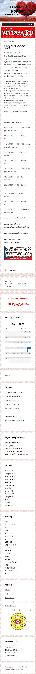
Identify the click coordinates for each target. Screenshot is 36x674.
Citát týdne (9, 446)
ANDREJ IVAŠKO (10, 525)
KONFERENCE (9, 536)
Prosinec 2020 (10, 471)
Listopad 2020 (10, 474)
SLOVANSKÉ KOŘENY (18, 9)
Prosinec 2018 (10, 479)
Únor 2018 (8, 488)
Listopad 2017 (10, 497)
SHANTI (7, 556)
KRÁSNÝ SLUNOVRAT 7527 (14, 451)
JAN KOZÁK (9, 533)
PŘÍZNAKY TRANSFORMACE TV (14, 421)
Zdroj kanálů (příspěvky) (13, 650)
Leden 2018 (9, 491)
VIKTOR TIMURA (10, 568)
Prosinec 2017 (10, 494)
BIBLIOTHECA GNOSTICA (12, 408)
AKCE (7, 522)
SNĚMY (7, 559)
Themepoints (18, 669)
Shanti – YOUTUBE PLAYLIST (8, 283)
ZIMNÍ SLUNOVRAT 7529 (13, 443)
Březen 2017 (9, 505)
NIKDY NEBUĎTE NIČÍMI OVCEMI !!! (17, 454)
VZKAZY (7, 574)
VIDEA (7, 565)
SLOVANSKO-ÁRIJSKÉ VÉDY (13, 396)
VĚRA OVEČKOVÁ (11, 562)
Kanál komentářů (11, 653)
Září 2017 (8, 502)
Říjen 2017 (8, 500)
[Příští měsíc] (29, 324)
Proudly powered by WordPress (15, 667)
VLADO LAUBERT (11, 571)
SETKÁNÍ (8, 553)
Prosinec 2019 (10, 477)
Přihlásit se (9, 647)
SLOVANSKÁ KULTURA (12, 404)
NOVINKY (8, 548)
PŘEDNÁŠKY (9, 551)
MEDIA (12, 41)
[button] (18, 24)
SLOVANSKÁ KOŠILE (11, 400)
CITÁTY (7, 530)
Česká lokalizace (10, 656)
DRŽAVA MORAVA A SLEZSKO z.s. (15, 392)
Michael (9, 52)
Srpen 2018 (9, 482)
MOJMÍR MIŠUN (10, 545)
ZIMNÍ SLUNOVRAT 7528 (13, 448)
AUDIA (6, 41)
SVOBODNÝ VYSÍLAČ (11, 417)
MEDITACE (8, 542)
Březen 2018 (9, 485)
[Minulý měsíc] (7, 324)
